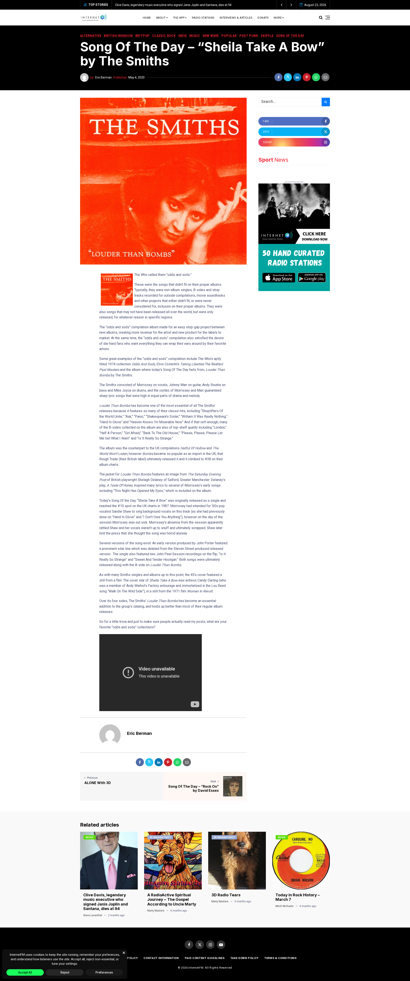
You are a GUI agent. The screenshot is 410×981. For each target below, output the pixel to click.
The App (178, 17)
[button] (282, 5)
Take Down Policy (244, 958)
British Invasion (118, 35)
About (161, 17)
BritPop (142, 35)
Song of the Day (290, 35)
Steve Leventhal (92, 915)
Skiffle (267, 35)
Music (194, 35)
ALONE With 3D (97, 783)
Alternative (90, 35)
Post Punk (248, 35)
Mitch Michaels (284, 906)
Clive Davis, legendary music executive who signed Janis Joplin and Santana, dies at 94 (173, 5)
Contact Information (161, 958)
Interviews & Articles (236, 17)
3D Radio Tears (225, 895)
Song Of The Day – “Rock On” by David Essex (193, 788)
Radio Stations (203, 17)
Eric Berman (103, 77)
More (278, 17)
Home (147, 17)
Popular (229, 35)
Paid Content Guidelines (205, 958)
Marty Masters (155, 910)
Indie (182, 35)
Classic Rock (164, 35)
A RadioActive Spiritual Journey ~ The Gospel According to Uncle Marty (171, 899)
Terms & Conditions (280, 958)
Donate (263, 17)
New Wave (211, 35)
